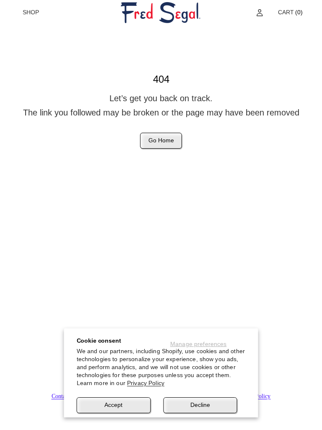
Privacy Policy (145, 383)
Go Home (161, 140)
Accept (113, 404)
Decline (200, 404)
